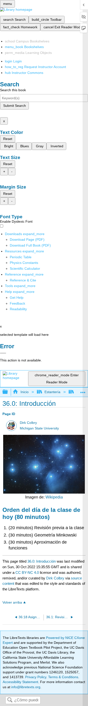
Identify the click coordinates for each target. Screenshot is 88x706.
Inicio (24, 392)
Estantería (52, 392)
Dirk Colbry (28, 423)
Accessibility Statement (20, 682)
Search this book (13, 90)
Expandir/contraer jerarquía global (8, 392)
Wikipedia (54, 497)
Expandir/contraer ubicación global (83, 391)
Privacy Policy (35, 677)
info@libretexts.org (25, 687)
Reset (7, 139)
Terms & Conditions (63, 677)
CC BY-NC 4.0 (27, 572)
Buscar (9, 700)
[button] (17, 303)
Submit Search (14, 106)
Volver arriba (12, 602)
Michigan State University (39, 428)
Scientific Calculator (25, 268)
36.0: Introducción (41, 561)
